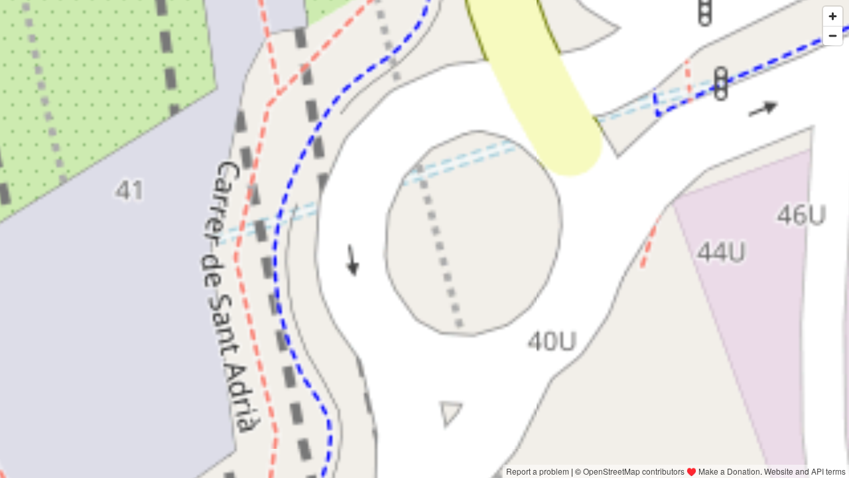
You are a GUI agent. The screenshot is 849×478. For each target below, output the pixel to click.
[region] (424, 239)
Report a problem (537, 471)
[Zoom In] (832, 16)
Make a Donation (729, 471)
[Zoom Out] (832, 35)
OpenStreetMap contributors (634, 471)
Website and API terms (805, 471)
